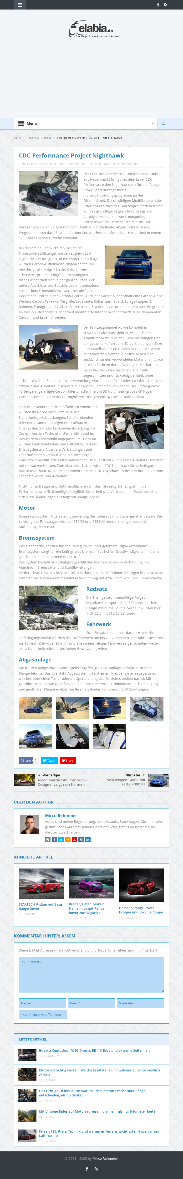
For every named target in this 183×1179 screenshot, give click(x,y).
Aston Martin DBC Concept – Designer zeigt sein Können (62, 782)
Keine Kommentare (125, 164)
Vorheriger (51, 775)
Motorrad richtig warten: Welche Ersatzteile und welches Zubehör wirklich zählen (99, 1072)
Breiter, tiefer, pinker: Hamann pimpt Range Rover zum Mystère (86, 908)
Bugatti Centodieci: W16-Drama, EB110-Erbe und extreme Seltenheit (94, 1050)
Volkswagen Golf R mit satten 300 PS (126, 782)
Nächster (132, 775)
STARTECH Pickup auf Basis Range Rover (41, 906)
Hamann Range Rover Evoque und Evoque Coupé (141, 910)
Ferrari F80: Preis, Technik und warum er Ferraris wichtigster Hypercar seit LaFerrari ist (99, 1133)
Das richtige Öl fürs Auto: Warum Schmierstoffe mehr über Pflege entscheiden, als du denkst (92, 1093)
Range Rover (101, 164)
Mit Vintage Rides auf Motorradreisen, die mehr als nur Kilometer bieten (98, 1111)
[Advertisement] (91, 73)
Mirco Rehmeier (45, 164)
